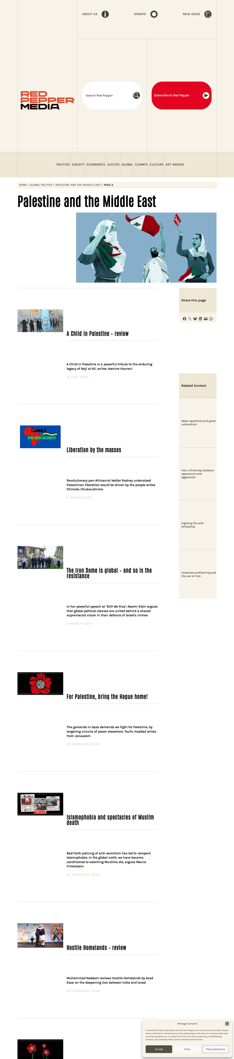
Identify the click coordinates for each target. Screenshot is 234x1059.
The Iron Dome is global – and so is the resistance (109, 572)
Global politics (41, 184)
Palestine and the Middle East (78, 184)
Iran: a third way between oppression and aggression (197, 474)
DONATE (140, 14)
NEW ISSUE (191, 14)
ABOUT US (89, 14)
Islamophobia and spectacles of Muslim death (110, 819)
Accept (159, 1049)
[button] (227, 1023)
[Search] (137, 95)
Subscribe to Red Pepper (171, 95)
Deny (187, 1049)
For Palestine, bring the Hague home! (107, 696)
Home (23, 184)
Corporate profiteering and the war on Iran (198, 574)
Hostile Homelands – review (96, 947)
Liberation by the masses (94, 449)
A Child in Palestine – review (98, 333)
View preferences (215, 1049)
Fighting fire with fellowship (192, 525)
